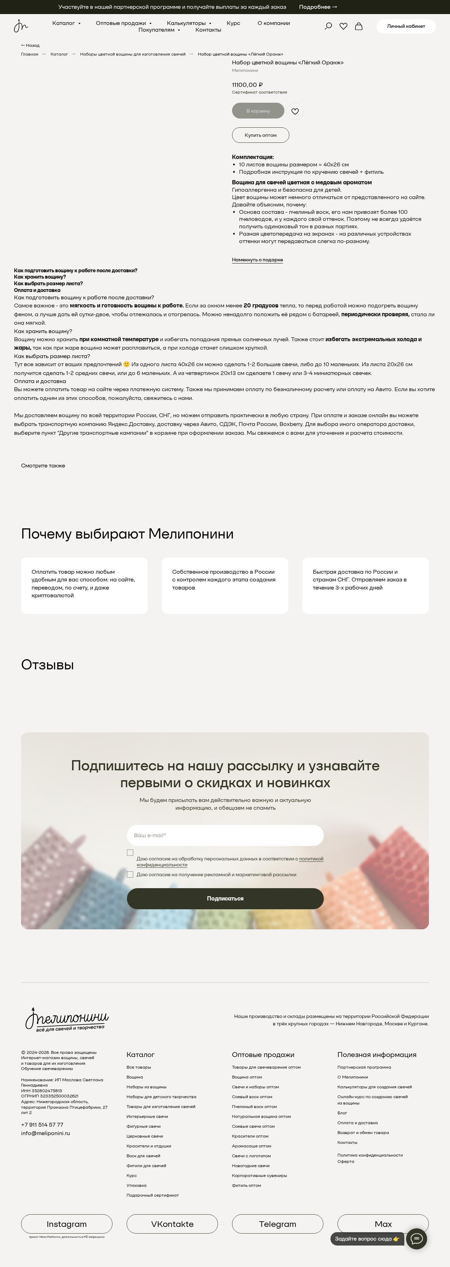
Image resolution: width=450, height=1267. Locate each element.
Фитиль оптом (246, 1185)
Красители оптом (250, 1136)
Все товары (139, 1067)
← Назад (30, 45)
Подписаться (225, 898)
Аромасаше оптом (251, 1146)
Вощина (135, 1077)
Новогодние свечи (251, 1165)
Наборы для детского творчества (162, 1096)
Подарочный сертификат (153, 1195)
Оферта (346, 1161)
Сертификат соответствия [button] (259, 92)
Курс (233, 23)
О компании (274, 23)
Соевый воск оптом (252, 1096)
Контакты (208, 29)
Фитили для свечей (146, 1165)
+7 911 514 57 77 (42, 1124)
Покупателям (157, 29)
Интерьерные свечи (147, 1116)
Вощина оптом (247, 1077)
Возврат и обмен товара (363, 1132)
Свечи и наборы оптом (255, 1086)
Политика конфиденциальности (370, 1155)
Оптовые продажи (121, 23)
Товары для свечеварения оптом (266, 1067)
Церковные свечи (145, 1136)
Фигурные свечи (144, 1126)
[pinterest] (343, 26)
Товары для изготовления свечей (161, 1106)
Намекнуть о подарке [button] (257, 259)
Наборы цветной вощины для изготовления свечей (133, 54)
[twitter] (328, 26)
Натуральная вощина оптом (261, 1116)
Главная (29, 54)
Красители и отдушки (149, 1146)
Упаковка (137, 1185)
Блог (342, 1112)
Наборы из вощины (147, 1086)
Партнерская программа (364, 1067)
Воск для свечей (143, 1155)
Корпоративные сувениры (259, 1175)
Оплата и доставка (358, 1122)
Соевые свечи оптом (253, 1126)
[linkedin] (359, 26)
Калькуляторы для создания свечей (375, 1086)
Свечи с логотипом (251, 1155)
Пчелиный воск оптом (254, 1106)
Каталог (64, 23)
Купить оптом (261, 135)
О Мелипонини (353, 1077)
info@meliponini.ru (45, 1133)
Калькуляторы (187, 23)
